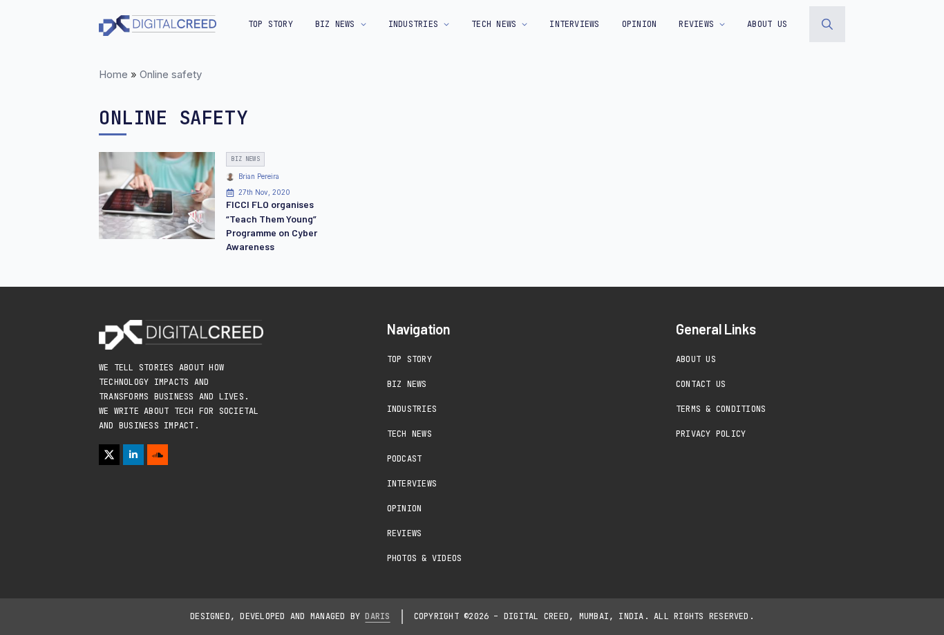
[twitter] (109, 454)
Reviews (404, 533)
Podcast (404, 458)
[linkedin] (133, 454)
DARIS (377, 616)
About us (767, 24)
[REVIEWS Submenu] (719, 24)
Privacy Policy (711, 433)
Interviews (412, 483)
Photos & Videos (424, 558)
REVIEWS (696, 24)
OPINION (639, 24)
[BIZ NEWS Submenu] (360, 24)
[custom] (157, 454)
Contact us (701, 384)
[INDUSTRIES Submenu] (443, 24)
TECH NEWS (493, 24)
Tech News (409, 433)
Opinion (404, 508)
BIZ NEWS (335, 24)
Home (113, 74)
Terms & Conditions (721, 409)
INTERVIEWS (574, 24)
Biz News (407, 384)
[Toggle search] (827, 24)
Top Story (270, 24)
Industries (412, 409)
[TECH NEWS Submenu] (521, 24)
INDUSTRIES (413, 24)
